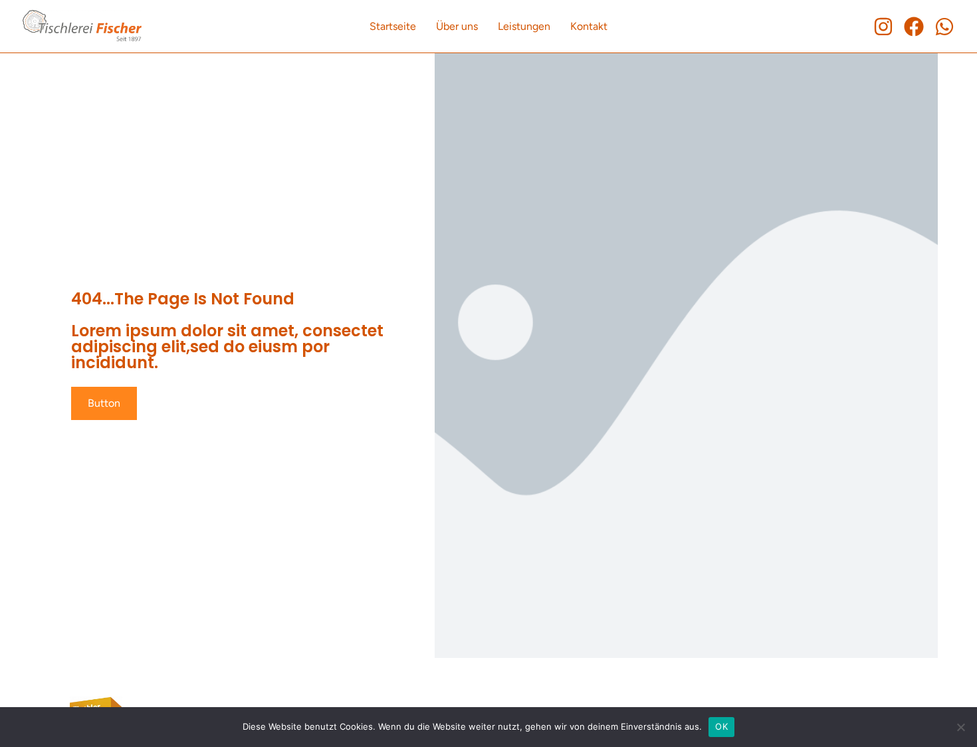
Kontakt (588, 26)
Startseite (393, 26)
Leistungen (524, 26)
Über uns (457, 26)
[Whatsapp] (944, 27)
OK (721, 726)
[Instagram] (883, 27)
